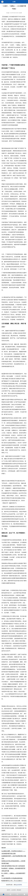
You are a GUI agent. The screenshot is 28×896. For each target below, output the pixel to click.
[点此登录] (19, 884)
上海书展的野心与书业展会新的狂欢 (12, 878)
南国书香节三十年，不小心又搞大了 (12, 880)
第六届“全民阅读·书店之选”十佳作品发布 (13, 866)
